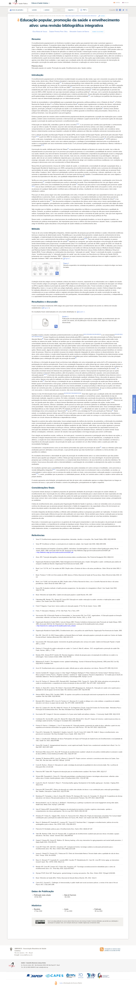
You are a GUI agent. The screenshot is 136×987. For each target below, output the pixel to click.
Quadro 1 (81, 312)
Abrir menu (10, 3)
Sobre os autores (97, 31)
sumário (34, 10)
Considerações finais (20, 50)
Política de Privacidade (103, 983)
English (126, 2)
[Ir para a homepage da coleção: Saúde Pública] (15, 3)
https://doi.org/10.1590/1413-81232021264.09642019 (80, 16)
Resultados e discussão (21, 47)
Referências (16, 52)
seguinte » (71, 10)
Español (118, 2)
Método (16, 45)
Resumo (15, 38)
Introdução (17, 43)
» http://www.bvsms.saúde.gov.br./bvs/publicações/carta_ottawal (56, 626)
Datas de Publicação (19, 54)
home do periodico (17, 10)
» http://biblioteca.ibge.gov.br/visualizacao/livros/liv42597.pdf (54, 552)
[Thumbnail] (46, 268)
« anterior (46, 10)
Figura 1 (67, 258)
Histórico (15, 57)
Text (14, 40)
